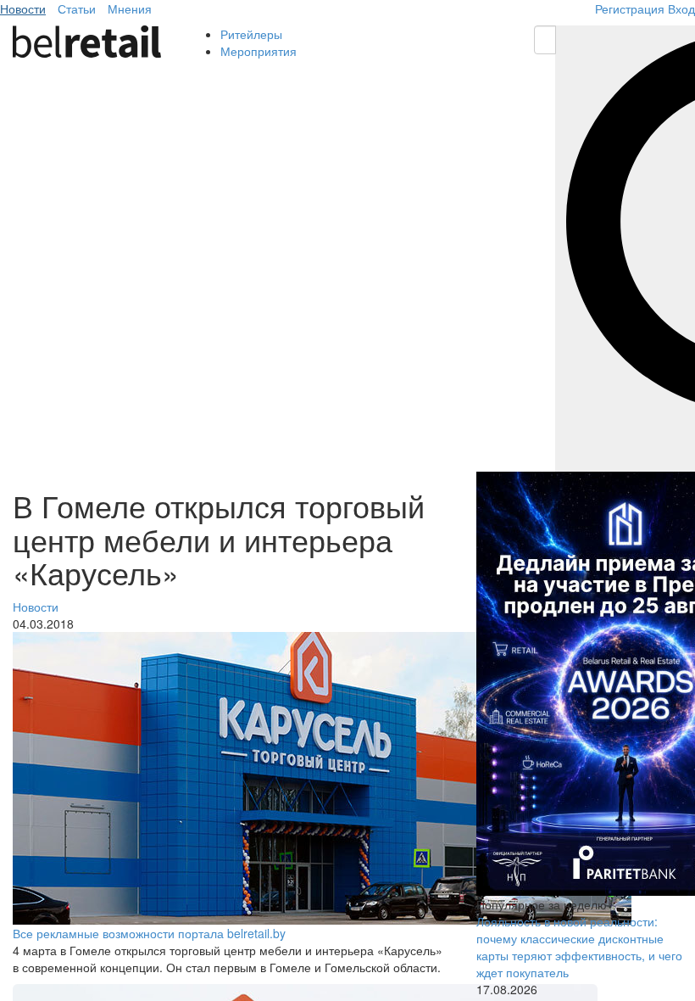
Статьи (77, 8)
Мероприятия (258, 50)
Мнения (130, 8)
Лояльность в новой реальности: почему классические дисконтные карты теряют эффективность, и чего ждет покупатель (579, 947)
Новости (23, 8)
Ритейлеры (251, 33)
